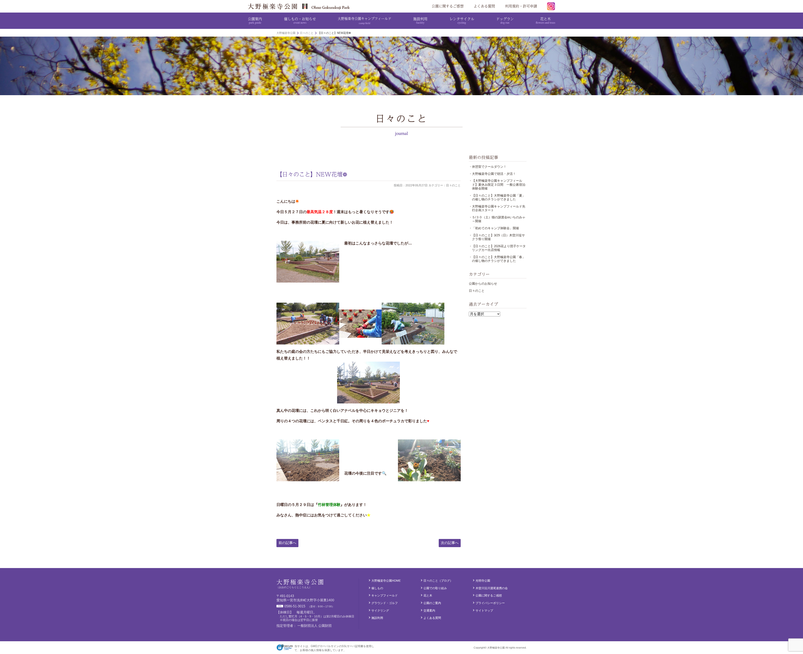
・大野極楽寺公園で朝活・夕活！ (492, 173)
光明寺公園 (483, 580)
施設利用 (420, 20)
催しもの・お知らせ (300, 20)
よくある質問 (484, 6)
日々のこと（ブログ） (438, 580)
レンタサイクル (461, 20)
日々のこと (477, 290)
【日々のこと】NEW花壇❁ (311, 174)
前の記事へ (287, 543)
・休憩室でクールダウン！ (487, 166)
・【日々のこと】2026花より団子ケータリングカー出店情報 (497, 248)
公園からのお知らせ (483, 283)
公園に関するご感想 (448, 6)
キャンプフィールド (384, 595)
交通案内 (429, 610)
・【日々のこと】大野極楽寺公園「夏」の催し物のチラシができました (497, 197)
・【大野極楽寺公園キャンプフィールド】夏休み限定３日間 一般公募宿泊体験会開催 (497, 184)
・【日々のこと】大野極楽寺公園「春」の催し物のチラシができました (497, 258)
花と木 (545, 20)
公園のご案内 (432, 603)
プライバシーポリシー (490, 603)
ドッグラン (505, 20)
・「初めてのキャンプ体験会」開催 (494, 228)
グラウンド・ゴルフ (384, 603)
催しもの (377, 588)
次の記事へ (450, 543)
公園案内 (255, 20)
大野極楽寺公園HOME (386, 580)
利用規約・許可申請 (521, 6)
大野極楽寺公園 (300, 6)
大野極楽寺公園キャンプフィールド (364, 20)
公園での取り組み (435, 588)
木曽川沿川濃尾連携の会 (492, 588)
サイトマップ (484, 610)
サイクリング (380, 610)
